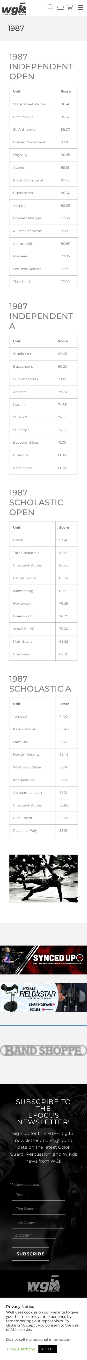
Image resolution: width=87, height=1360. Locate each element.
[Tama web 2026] (43, 1011)
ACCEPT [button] (47, 1349)
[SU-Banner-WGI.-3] (43, 973)
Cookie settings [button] (21, 1349)
